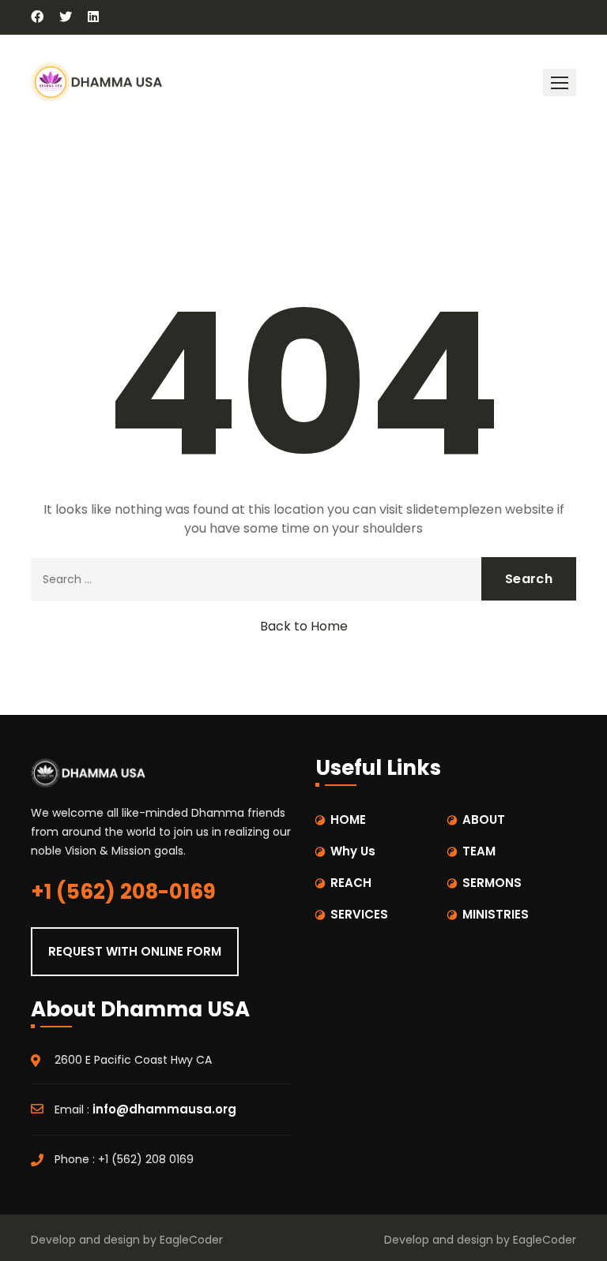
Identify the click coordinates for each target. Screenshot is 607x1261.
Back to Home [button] (304, 626)
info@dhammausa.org (164, 1109)
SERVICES (359, 914)
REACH (350, 882)
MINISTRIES (495, 914)
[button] (559, 82)
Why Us (352, 851)
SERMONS (492, 882)
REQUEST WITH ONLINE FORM (134, 951)
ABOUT (483, 819)
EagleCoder (191, 1240)
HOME (348, 819)
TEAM (479, 851)
